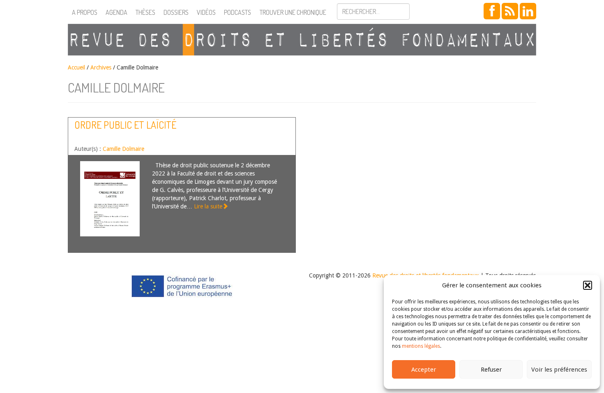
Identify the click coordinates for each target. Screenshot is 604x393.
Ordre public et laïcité (125, 124)
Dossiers (176, 12)
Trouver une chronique (293, 12)
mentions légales (421, 346)
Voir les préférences (559, 369)
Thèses (145, 12)
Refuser (491, 369)
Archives (100, 67)
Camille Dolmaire (123, 149)
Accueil (76, 67)
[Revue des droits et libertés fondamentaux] (302, 39)
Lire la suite (208, 206)
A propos (84, 12)
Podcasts (237, 12)
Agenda (116, 12)
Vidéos (206, 12)
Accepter (423, 369)
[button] (587, 285)
